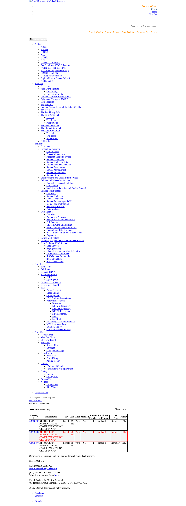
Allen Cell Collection (50, 62)
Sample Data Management (58, 164)
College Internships (55, 350)
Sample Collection (54, 196)
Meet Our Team (48, 337)
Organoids (51, 235)
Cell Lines (45, 269)
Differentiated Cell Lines (57, 253)
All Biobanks (47, 81)
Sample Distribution (55, 167)
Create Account (53, 290)
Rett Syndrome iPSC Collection (55, 65)
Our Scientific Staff (55, 94)
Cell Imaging (52, 222)
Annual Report (53, 361)
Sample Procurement (56, 172)
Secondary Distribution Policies (60, 321)
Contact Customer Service (58, 329)
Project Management (55, 154)
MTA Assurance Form (56, 324)
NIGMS (44, 49)
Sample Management (56, 170)
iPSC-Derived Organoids (58, 256)
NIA (43, 54)
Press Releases (53, 355)
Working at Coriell (55, 366)
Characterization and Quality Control (63, 251)
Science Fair (52, 345)
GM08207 (34, 421)
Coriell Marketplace (50, 238)
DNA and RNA (48, 272)
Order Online (52, 293)
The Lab (50, 117)
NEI (43, 60)
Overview (45, 86)
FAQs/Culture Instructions (58, 298)
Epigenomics (47, 104)
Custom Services (112, 32)
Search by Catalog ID (51, 285)
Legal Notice (52, 384)
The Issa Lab (47, 109)
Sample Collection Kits (57, 162)
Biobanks (56, 303)
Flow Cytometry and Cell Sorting (61, 227)
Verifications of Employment (59, 368)
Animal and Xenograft (56, 217)
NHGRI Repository (61, 308)
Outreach (50, 348)
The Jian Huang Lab (50, 112)
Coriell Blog (52, 358)
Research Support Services (58, 157)
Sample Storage (53, 175)
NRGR (44, 47)
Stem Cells (46, 266)
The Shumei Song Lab (51, 128)
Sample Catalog (96, 32)
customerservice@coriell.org (43, 468)
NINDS (44, 52)
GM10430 (34, 432)
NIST (55, 316)
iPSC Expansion (54, 259)
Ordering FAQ (53, 295)
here (56, 475)
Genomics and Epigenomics (59, 230)
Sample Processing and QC (59, 201)
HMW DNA (52, 280)
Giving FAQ (52, 376)
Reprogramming (53, 248)
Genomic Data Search (147, 32)
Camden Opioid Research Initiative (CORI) (61, 107)
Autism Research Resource (53, 68)
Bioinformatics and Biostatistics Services (59, 177)
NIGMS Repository (61, 306)
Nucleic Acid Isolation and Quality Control (66, 188)
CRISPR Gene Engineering (59, 225)
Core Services (52, 151)
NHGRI (44, 57)
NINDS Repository (61, 311)
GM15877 (34, 443)
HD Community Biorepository (55, 70)
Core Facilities (128, 32)
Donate (49, 374)
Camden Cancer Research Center (56, 96)
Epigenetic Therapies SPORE (54, 99)
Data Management (54, 198)
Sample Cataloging (55, 159)
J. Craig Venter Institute (51, 75)
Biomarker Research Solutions (60, 183)
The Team (51, 120)
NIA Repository (59, 314)
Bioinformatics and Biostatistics (60, 219)
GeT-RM (56, 319)
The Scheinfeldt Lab (50, 125)
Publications (52, 123)
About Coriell (47, 334)
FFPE (49, 277)
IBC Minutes (52, 387)
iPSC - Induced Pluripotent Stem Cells (64, 232)
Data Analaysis (53, 209)
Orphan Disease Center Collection (56, 78)
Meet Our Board (48, 340)
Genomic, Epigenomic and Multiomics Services (62, 240)
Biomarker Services (55, 206)
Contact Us (46, 379)
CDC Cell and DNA (50, 73)
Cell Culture (52, 185)
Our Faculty (52, 91)
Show (117, 409)
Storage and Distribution (57, 204)
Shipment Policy (54, 327)
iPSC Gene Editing (55, 261)
